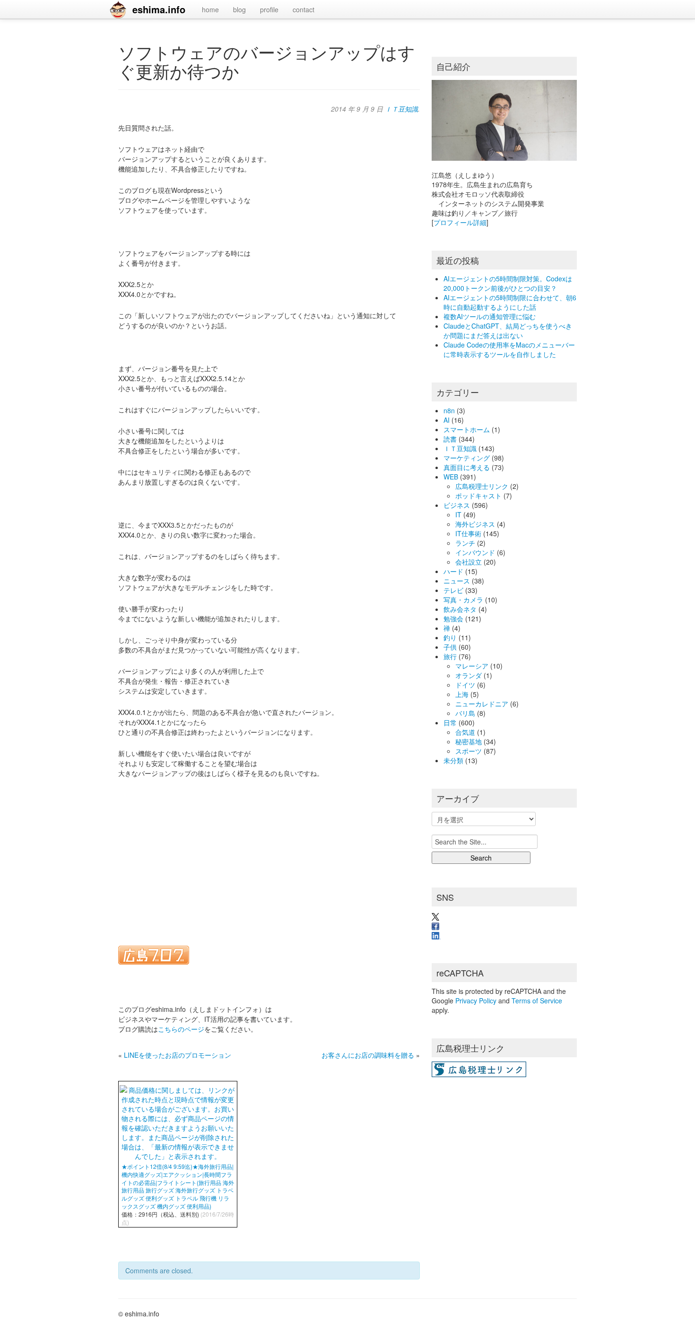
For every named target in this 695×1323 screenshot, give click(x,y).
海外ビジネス (475, 524)
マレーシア (471, 665)
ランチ (465, 543)
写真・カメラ (463, 599)
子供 (450, 647)
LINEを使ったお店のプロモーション (177, 1055)
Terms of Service (537, 1000)
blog (239, 9)
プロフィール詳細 (460, 222)
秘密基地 (468, 741)
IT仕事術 (468, 533)
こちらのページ (181, 1029)
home (210, 9)
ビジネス (456, 505)
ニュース (456, 580)
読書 (450, 439)
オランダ (468, 675)
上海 (462, 694)
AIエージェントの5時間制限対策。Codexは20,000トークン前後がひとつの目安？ (507, 283)
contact (303, 9)
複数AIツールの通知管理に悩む (489, 316)
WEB (450, 476)
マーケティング (466, 457)
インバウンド (475, 552)
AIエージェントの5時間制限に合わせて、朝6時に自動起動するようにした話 (509, 302)
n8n (449, 410)
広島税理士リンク (481, 486)
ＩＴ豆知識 (401, 108)
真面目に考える (466, 467)
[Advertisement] (269, 856)
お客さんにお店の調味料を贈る (367, 1055)
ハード (453, 571)
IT (458, 514)
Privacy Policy (475, 1000)
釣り (450, 637)
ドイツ (465, 684)
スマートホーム (466, 429)
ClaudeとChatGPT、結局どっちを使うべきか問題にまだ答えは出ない (507, 330)
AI (446, 420)
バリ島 (465, 713)
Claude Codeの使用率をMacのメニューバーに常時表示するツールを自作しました (509, 349)
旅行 (450, 656)
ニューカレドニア (481, 703)
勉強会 (453, 618)
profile (269, 9)
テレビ (453, 590)
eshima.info (158, 9)
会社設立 (468, 561)
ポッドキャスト (478, 495)
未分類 (453, 760)
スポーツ (468, 751)
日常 (450, 722)
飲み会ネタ (460, 609)
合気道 (465, 732)
